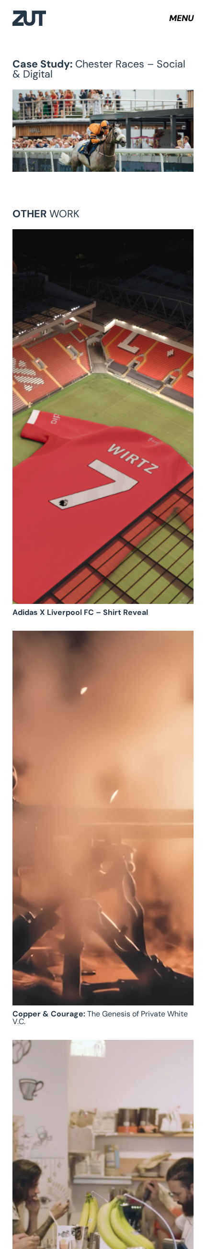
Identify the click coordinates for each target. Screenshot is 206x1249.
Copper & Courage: (100, 1017)
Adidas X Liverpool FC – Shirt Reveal (80, 612)
